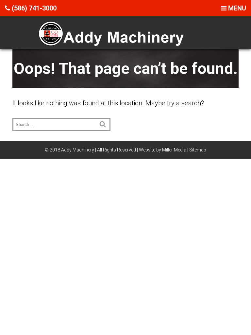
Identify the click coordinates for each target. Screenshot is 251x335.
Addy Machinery (77, 149)
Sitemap (197, 149)
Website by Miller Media (162, 149)
